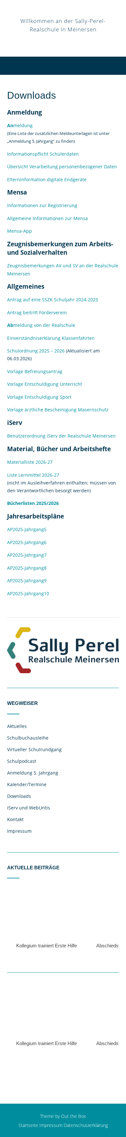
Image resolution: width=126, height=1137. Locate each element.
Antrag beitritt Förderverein (37, 312)
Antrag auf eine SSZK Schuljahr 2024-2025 (52, 299)
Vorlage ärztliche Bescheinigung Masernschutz (58, 410)
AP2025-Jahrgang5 (27, 529)
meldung (20, 125)
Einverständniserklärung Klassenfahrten (51, 338)
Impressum (19, 831)
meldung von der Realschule (41, 325)
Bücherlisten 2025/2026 (33, 503)
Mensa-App (19, 231)
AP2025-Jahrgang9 (27, 580)
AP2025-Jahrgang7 (27, 555)
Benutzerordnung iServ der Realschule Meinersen (61, 436)
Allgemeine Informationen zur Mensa (47, 218)
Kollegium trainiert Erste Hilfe (46, 945)
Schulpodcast (21, 761)
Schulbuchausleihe (27, 738)
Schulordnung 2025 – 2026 (36, 351)
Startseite (28, 1125)
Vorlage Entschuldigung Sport (39, 397)
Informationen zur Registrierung (42, 205)
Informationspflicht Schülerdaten (43, 154)
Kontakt (15, 819)
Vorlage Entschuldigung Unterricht (44, 384)
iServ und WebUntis (28, 808)
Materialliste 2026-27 (30, 462)
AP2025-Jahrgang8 (27, 568)
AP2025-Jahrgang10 (28, 593)
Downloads (19, 796)
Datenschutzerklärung (86, 1125)
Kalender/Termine (27, 784)
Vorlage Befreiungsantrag (34, 371)
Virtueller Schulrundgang (34, 749)
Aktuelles (17, 726)
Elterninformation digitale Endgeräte (47, 179)
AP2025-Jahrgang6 (27, 542)
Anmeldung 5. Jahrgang (32, 773)
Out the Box (73, 1116)
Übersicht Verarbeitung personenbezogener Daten (62, 166)
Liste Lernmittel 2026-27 (33, 475)
